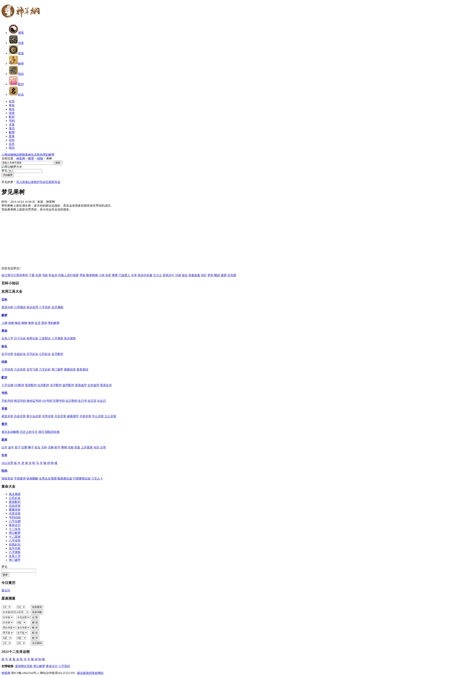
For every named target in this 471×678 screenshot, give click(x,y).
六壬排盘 (20, 369)
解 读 (35, 622)
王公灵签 (110, 416)
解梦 (21, 63)
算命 (4, 330)
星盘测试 (82, 369)
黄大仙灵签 (33, 416)
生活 (34, 154)
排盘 (21, 43)
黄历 (4, 424)
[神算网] (22, 19)
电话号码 (20, 400)
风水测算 (70, 338)
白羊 (4, 447)
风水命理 (32, 307)
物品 (16, 154)
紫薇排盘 (70, 369)
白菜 (31, 182)
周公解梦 (15, 532)
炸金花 (53, 275)
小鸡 (102, 275)
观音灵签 (7, 416)
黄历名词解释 (10, 431)
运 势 (35, 617)
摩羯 (64, 447)
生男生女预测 (48, 478)
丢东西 (231, 275)
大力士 (157, 275)
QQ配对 (19, 385)
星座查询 (37, 607)
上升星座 (87, 447)
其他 (40, 154)
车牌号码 (59, 400)
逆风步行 (168, 275)
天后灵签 (60, 416)
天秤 (44, 447)
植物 (22, 154)
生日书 (82, 400)
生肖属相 (57, 307)
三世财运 (45, 338)
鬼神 (28, 154)
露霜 (224, 275)
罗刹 (210, 275)
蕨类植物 (92, 275)
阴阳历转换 (52, 431)
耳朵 (57, 182)
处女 (37, 447)
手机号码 (7, 400)
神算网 (20, 158)
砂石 (46, 182)
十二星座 (15, 536)
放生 (185, 275)
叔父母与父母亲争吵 (14, 275)
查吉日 (5, 590)
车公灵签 (98, 416)
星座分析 (7, 307)
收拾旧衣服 (145, 275)
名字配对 (57, 354)
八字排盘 (7, 369)
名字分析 (7, 354)
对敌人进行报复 (68, 275)
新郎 (51, 182)
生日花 (92, 400)
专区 (96, 447)
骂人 (19, 182)
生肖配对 (43, 385)
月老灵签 (85, 416)
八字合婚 (7, 385)
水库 (134, 275)
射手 (57, 447)
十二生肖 (15, 529)
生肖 (4, 455)
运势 (103, 447)
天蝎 (51, 447)
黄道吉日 (15, 525)
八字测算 (57, 338)
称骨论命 (32, 338)
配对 (21, 84)
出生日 (101, 400)
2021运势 (7, 463)
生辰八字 (7, 338)
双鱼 (77, 447)
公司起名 (45, 354)
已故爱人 (124, 275)
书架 (45, 275)
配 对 (35, 627)
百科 (4, 299)
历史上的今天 (29, 431)
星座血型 (81, 385)
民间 (4, 470)
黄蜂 (115, 275)
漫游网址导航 (24, 666)
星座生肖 (106, 385)
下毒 (32, 275)
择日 (41, 431)
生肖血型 (93, 385)
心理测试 (20, 307)
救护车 (38, 182)
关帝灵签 (48, 416)
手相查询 (20, 478)
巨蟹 (24, 447)
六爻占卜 (97, 478)
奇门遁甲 (57, 369)
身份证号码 (33, 400)
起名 (21, 94)
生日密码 (71, 400)
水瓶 (71, 447)
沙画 (178, 275)
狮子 (31, 447)
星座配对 (31, 385)
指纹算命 (7, 478)
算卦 (21, 73)
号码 (4, 392)
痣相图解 (32, 478)
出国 (38, 275)
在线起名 (20, 354)
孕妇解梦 (48, 154)
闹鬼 (25, 182)
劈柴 (82, 275)
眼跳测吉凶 (64, 478)
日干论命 (20, 338)
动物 (10, 154)
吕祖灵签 (20, 416)
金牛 (11, 447)
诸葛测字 (73, 416)
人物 (4, 154)
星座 (21, 53)
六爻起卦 (45, 369)
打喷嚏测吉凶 (82, 478)
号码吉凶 (15, 517)
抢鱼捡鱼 (194, 275)
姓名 (4, 346)
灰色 (108, 275)
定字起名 (32, 354)
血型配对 (68, 385)
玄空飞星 (32, 369)
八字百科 (45, 307)
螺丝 (217, 275)
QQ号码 (47, 400)
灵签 (4, 408)
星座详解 (37, 612)
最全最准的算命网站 (90, 673)
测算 (21, 32)
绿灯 (204, 275)
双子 (18, 447)
